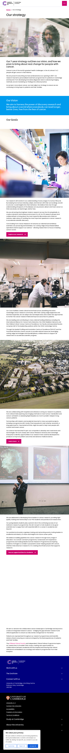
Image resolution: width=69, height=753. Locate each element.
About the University (15, 725)
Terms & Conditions (12, 715)
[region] (21, 740)
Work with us (11, 668)
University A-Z (11, 703)
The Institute (11, 673)
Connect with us (13, 679)
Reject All (22, 746)
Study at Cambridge (15, 719)
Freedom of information (14, 712)
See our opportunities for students (20, 552)
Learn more (12, 441)
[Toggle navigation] (64, 3)
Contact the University (13, 706)
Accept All (33, 746)
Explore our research (15, 234)
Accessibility (10, 709)
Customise (11, 746)
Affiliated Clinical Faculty (17, 643)
